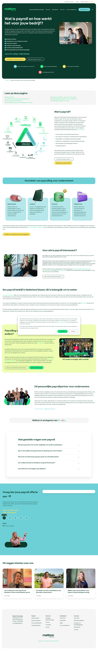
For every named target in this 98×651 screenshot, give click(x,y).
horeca (74, 269)
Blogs (61, 623)
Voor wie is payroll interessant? (14, 101)
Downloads (63, 620)
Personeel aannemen (8, 295)
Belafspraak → (84, 9)
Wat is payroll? (10, 97)
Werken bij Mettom (79, 620)
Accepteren (62, 331)
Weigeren (73, 331)
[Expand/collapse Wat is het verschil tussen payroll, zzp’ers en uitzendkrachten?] (78, 457)
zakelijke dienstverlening (83, 269)
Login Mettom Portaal (68, 1)
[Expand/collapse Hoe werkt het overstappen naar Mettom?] (78, 469)
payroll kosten (81, 129)
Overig (47, 627)
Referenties (77, 627)
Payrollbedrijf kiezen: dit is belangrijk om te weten (19, 102)
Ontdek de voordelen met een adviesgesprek (16, 234)
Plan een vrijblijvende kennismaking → (17, 368)
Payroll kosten (35, 618)
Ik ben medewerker (71, 9)
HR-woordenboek (64, 625)
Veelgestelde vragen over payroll (60, 101)
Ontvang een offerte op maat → (15, 59)
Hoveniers (48, 625)
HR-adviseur (40, 343)
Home (7, 80)
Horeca (48, 622)
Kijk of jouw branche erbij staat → (53, 276)
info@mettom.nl (18, 623)
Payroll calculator (36, 620)
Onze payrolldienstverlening (36, 9)
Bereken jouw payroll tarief (63, 163)
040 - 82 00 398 (18, 621)
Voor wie (48, 9)
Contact (77, 1)
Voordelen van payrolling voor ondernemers (17, 99)
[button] (92, 9)
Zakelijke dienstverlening (50, 619)
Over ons (62, 9)
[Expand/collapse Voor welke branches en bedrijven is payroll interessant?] (78, 463)
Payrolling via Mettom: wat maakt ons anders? (64, 97)
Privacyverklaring (62, 322)
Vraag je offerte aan (36, 368)
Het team (76, 618)
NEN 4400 (84, 303)
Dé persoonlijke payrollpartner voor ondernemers (64, 99)
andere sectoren (61, 270)
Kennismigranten (35, 625)
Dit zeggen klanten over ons (18, 563)
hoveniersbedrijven (47, 270)
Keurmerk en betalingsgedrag (78, 624)
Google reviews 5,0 (85, 1)
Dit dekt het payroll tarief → (64, 159)
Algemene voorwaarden (44, 641)
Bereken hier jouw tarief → (35, 59)
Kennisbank (55, 9)
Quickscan (62, 618)
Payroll (33, 616)
